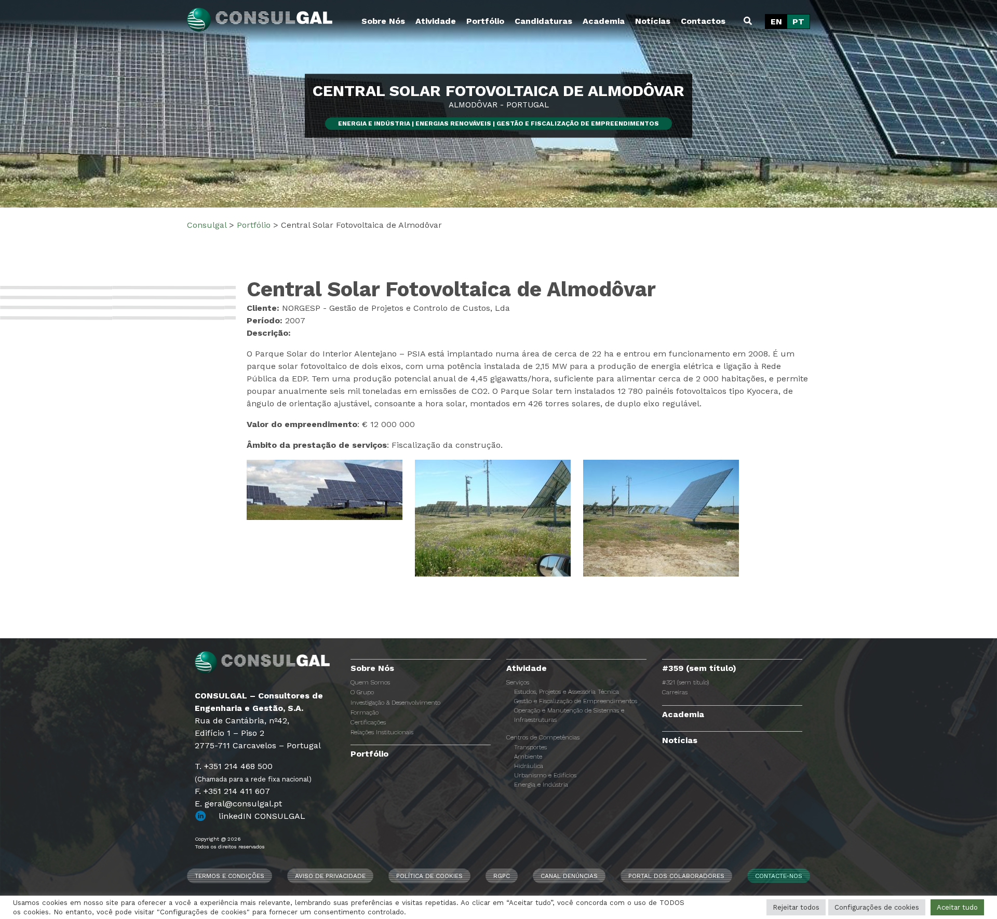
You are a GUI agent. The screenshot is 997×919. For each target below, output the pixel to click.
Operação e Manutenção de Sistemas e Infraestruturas (569, 715)
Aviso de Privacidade (330, 876)
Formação (365, 712)
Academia (604, 21)
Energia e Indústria (541, 784)
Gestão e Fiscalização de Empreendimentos (575, 701)
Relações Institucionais (382, 732)
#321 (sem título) (685, 682)
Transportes (530, 747)
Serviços (517, 682)
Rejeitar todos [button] (796, 907)
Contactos (703, 21)
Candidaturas (543, 21)
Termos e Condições (229, 876)
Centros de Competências (543, 737)
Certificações (368, 722)
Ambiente (528, 756)
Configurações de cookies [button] (876, 907)
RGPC (501, 876)
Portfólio (485, 21)
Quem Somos (370, 682)
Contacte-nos (778, 876)
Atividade (435, 21)
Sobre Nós (383, 21)
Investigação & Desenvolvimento (395, 702)
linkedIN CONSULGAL (262, 816)
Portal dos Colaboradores (676, 876)
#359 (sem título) (699, 668)
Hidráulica (528, 766)
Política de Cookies (429, 876)
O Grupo (362, 692)
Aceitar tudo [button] (957, 907)
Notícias (652, 21)
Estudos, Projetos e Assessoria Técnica (566, 691)
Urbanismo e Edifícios (545, 775)
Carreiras (675, 692)
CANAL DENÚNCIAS (569, 876)
